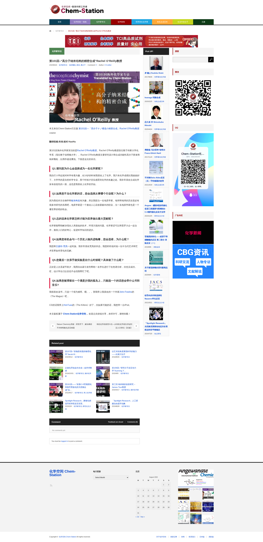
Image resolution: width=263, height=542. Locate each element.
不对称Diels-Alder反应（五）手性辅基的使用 (155, 179)
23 (168, 502)
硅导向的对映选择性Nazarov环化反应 (153, 297)
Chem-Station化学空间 (74, 314)
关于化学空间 (161, 537)
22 (163, 502)
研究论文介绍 (159, 216)
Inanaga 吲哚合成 (152, 97)
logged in (64, 441)
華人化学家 (88, 393)
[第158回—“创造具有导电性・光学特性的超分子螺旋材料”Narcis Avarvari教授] (208, 494)
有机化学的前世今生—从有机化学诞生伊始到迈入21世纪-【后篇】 (114, 326)
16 (168, 496)
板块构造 (75, 200)
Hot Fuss (68, 305)
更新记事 (173, 537)
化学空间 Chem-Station (62, 473)
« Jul (137, 517)
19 (148, 502)
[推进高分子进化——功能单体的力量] (183, 494)
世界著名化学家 (142, 22)
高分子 (83, 65)
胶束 (78, 65)
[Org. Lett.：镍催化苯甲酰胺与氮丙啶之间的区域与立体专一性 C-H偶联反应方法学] (208, 518)
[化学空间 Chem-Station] (76, 9)
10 (138, 496)
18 (143, 502)
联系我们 (192, 537)
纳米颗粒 (72, 65)
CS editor (108, 65)
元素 (203, 22)
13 (153, 496)
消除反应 (156, 247)
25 (143, 507)
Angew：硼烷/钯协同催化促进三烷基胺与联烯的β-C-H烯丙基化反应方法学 (156, 208)
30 (168, 507)
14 (158, 496)
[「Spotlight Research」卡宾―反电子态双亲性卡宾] (195, 518)
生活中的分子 (183, 22)
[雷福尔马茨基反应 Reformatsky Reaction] (195, 489)
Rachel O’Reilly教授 (87, 150)
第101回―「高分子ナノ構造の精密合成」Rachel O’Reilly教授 (108, 128)
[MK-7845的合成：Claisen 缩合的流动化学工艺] (183, 518)
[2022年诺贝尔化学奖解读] (195, 506)
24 (138, 507)
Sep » (142, 517)
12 (148, 496)
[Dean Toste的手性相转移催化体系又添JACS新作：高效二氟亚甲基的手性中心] (183, 506)
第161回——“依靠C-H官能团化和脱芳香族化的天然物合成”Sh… (78, 387)
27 (153, 507)
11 (143, 496)
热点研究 (157, 334)
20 (153, 502)
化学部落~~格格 (80, 22)
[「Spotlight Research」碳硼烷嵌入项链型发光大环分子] (208, 506)
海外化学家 (135, 390)
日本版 (202, 537)
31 (138, 513)
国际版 (211, 537)
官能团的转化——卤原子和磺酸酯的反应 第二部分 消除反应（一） (156, 239)
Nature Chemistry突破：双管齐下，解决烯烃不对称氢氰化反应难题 (74, 326)
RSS (51, 485)
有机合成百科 (162, 22)
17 (138, 502)
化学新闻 (121, 22)
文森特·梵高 (62, 246)
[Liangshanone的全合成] (196, 478)
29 (163, 507)
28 (158, 507)
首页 (59, 22)
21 (158, 502)
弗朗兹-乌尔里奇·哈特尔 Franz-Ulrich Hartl (155, 151)
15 (163, 496)
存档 (183, 537)
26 (148, 507)
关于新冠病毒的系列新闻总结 (156, 269)
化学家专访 (100, 22)
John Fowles (125, 292)
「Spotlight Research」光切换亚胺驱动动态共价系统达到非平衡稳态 (156, 326)
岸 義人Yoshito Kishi (154, 73)
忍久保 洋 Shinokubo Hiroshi (154, 123)
